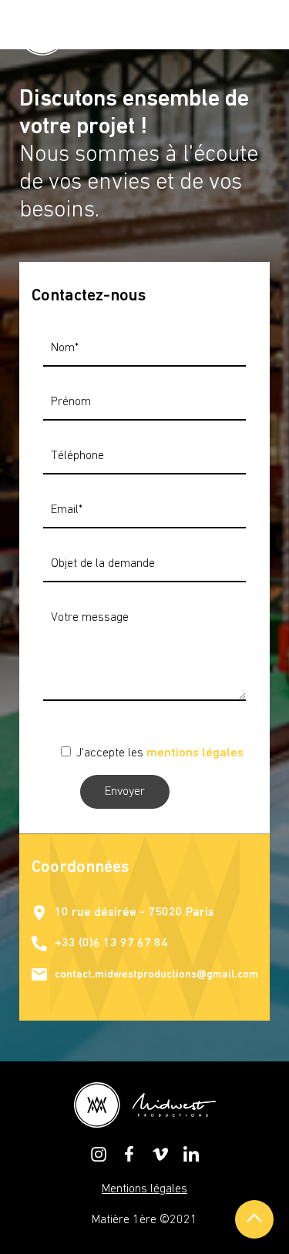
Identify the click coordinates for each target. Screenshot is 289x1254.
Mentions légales (144, 1189)
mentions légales (195, 753)
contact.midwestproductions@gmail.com (156, 975)
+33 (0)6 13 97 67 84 (111, 943)
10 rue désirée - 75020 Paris (134, 913)
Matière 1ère (124, 1220)
